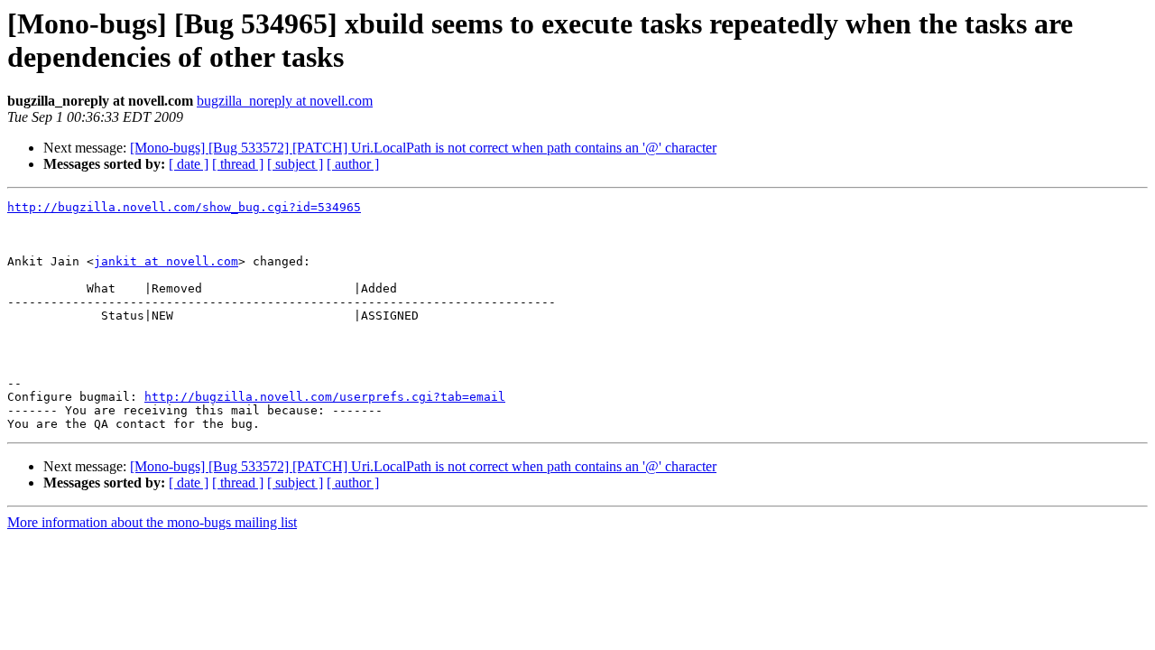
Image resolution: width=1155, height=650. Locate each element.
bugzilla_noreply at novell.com (285, 100)
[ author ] (353, 164)
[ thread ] (237, 164)
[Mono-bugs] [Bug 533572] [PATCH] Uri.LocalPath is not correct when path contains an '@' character (423, 147)
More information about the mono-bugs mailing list (152, 522)
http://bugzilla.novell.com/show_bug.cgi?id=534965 (184, 207)
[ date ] (188, 164)
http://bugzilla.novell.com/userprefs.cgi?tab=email (324, 397)
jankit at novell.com (166, 261)
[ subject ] (295, 164)
